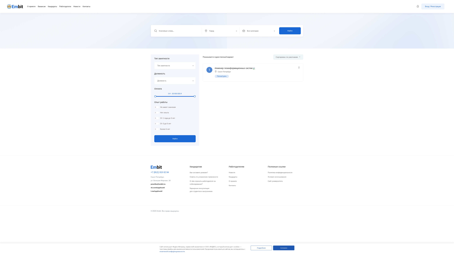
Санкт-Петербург (224, 72)
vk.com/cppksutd (158, 188)
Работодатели (65, 6)
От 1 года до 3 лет (167, 118)
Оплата (158, 89)
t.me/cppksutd (156, 191)
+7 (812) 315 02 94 (160, 172)
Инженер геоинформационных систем (233, 68)
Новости (76, 6)
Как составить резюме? (199, 172)
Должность (159, 74)
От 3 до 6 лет (165, 124)
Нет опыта (164, 113)
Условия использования (277, 177)
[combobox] (222, 30)
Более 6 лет (165, 129)
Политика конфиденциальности (280, 172)
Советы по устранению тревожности (204, 177)
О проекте (31, 6)
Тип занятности (161, 58)
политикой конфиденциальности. (172, 251)
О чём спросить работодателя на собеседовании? (203, 182)
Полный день (222, 76)
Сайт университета (275, 181)
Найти (289, 31)
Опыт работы (160, 102)
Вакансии (42, 6)
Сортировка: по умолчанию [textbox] (287, 57)
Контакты (86, 6)
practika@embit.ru (158, 184)
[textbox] (220, 30)
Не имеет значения (168, 107)
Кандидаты (52, 6)
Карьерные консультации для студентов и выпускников (201, 189)
